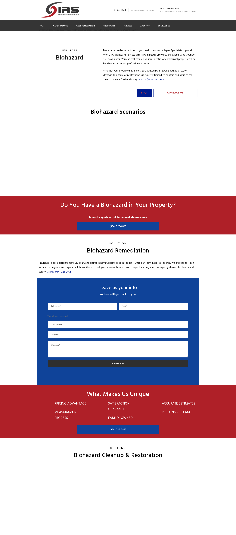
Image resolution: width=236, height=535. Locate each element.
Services (128, 26)
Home (41, 26)
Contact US (164, 26)
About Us (145, 26)
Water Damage (60, 26)
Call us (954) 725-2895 (151, 80)
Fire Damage (109, 26)
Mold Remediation (85, 26)
